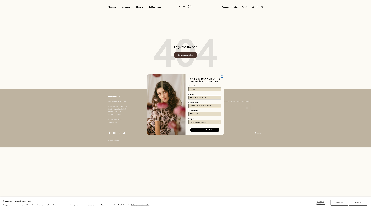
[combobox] (204, 122)
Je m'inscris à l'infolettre (205, 130)
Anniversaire (193, 110)
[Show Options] (219, 122)
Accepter (339, 203)
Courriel (191, 86)
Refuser (358, 203)
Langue (191, 119)
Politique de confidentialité (140, 205)
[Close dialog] (222, 76)
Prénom (191, 94)
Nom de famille (193, 102)
